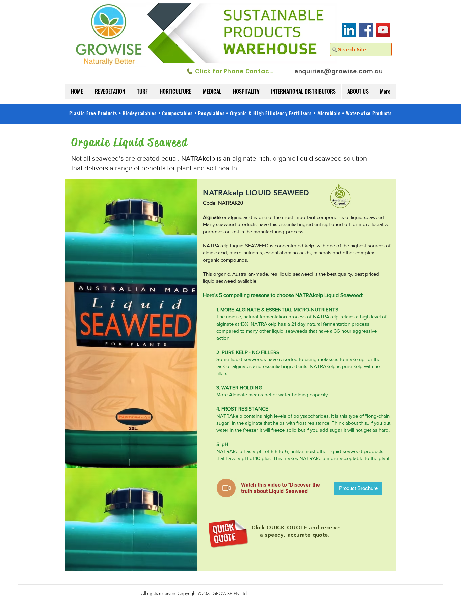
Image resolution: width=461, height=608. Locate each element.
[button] (110, 91)
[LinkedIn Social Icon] (349, 30)
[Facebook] (366, 30)
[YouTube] (383, 30)
